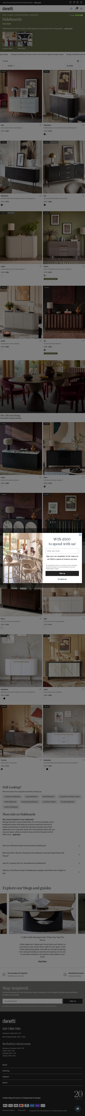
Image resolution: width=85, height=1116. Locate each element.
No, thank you (62, 579)
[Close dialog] (80, 535)
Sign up (62, 573)
